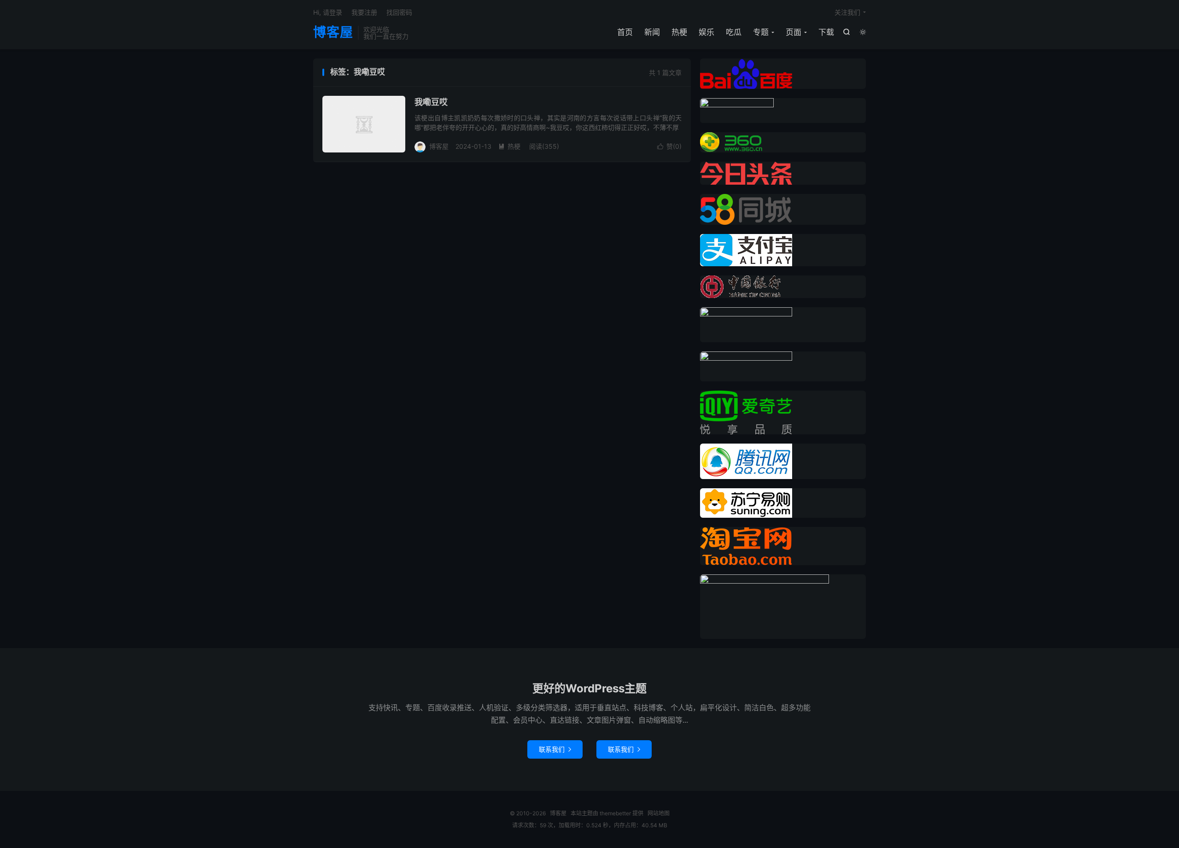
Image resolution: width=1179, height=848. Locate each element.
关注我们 (847, 12)
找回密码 (399, 12)
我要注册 (364, 12)
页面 (793, 32)
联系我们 (555, 749)
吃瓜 (733, 32)
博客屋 (333, 32)
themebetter (615, 813)
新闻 (652, 32)
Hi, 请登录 (327, 12)
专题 (761, 32)
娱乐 (706, 32)
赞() (669, 146)
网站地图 (659, 813)
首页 (625, 32)
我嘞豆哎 (431, 102)
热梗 (679, 32)
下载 (826, 32)
